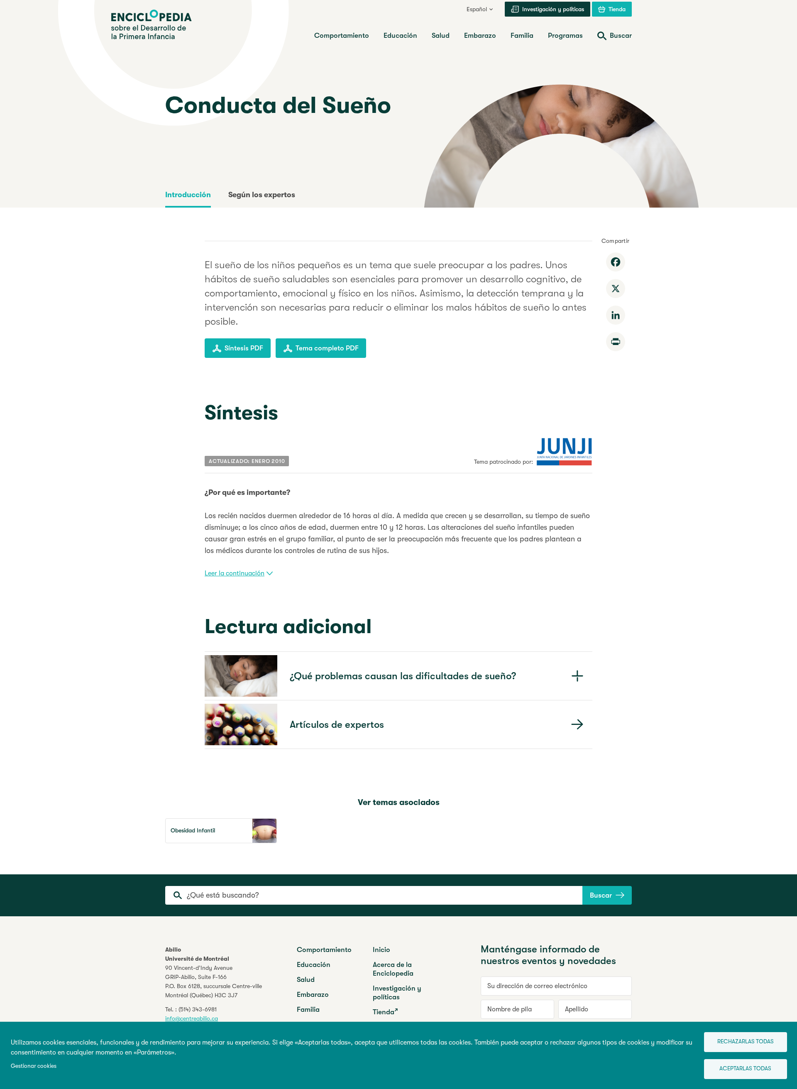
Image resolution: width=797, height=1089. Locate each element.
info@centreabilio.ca (191, 1018)
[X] (615, 288)
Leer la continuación (234, 573)
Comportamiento (324, 950)
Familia (308, 1009)
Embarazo (313, 994)
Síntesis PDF (244, 348)
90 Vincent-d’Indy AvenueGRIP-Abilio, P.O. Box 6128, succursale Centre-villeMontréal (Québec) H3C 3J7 (213, 981)
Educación (313, 965)
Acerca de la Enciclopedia (393, 969)
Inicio (381, 950)
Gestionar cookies (33, 1066)
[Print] (615, 341)
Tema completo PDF (327, 348)
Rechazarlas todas (745, 1041)
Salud (306, 980)
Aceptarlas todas (745, 1068)
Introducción (188, 195)
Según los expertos (261, 195)
